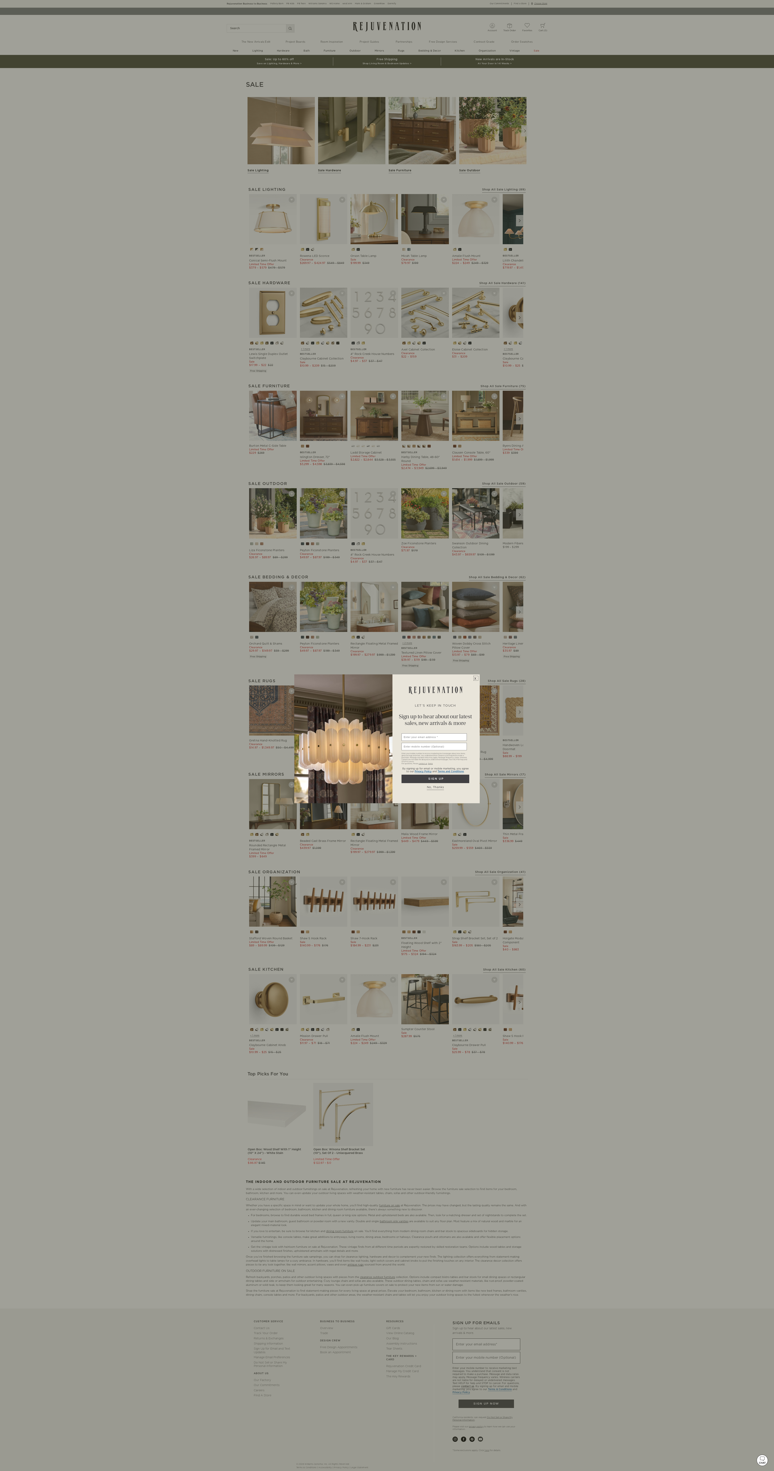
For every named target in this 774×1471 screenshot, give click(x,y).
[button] (762, 1460)
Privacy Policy (423, 771)
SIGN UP (435, 779)
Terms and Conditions (451, 771)
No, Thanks (435, 787)
